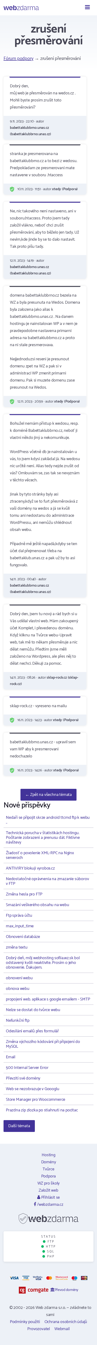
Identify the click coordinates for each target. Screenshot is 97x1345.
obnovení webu (19, 978)
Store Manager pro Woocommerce (35, 1099)
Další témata (19, 1126)
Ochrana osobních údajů (65, 1321)
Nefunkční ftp (17, 1020)
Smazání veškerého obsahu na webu (37, 904)
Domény (48, 1162)
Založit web (48, 1190)
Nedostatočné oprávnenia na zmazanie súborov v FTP (47, 881)
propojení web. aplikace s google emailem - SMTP (48, 999)
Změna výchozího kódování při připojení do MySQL (43, 1044)
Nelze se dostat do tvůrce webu (33, 1009)
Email (10, 1057)
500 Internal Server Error (27, 1067)
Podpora (48, 1176)
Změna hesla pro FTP (24, 894)
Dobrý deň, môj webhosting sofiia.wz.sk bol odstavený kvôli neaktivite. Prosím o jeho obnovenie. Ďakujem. (43, 962)
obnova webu (17, 988)
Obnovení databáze (23, 936)
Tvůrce (48, 1169)
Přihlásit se (50, 1197)
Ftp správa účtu (19, 915)
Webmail (62, 1328)
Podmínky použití (25, 1321)
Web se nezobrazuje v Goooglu (32, 1089)
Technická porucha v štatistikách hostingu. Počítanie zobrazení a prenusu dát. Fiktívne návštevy (43, 837)
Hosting (48, 1155)
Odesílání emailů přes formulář (32, 1031)
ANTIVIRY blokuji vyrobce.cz (30, 868)
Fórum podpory (18, 59)
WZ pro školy (48, 1183)
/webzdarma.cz (49, 1204)
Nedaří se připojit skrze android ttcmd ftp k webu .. (48, 820)
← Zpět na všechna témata (48, 794)
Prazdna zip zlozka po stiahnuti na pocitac (42, 1110)
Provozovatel (38, 1328)
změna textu (17, 947)
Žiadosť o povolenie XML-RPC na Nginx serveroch (40, 855)
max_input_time (20, 926)
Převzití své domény (23, 1078)
